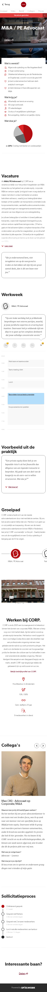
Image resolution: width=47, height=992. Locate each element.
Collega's (31, 11)
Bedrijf (21, 11)
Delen (7, 40)
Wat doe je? (13, 487)
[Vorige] (36, 745)
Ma (6, 345)
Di (15, 345)
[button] (26, 398)
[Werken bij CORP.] (23, 4)
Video (13, 11)
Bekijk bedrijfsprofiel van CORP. (23, 672)
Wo (23, 345)
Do (32, 345)
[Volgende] (43, 745)
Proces (41, 11)
